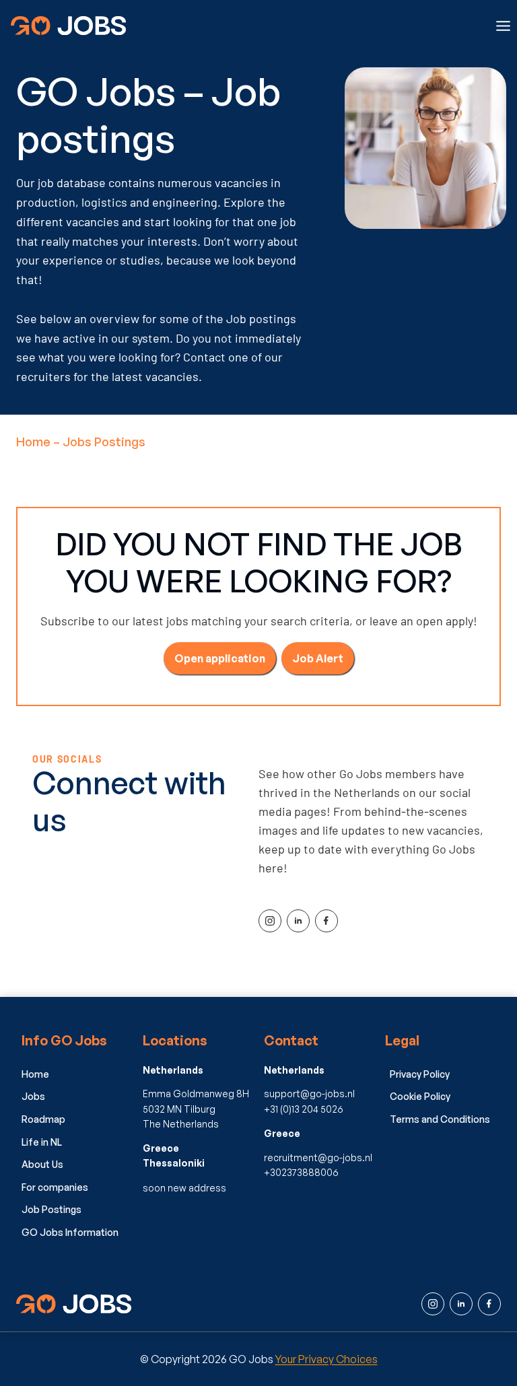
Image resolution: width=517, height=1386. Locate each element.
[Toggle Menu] (503, 26)
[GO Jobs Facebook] (489, 1303)
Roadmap (43, 1119)
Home (33, 441)
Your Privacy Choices (326, 1359)
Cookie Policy (420, 1096)
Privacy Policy (420, 1074)
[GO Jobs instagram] (432, 1303)
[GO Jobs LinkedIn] (461, 1303)
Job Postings (51, 1209)
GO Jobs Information (70, 1232)
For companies (55, 1187)
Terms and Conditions (440, 1119)
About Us (42, 1164)
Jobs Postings (104, 441)
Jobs (33, 1096)
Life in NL (42, 1142)
